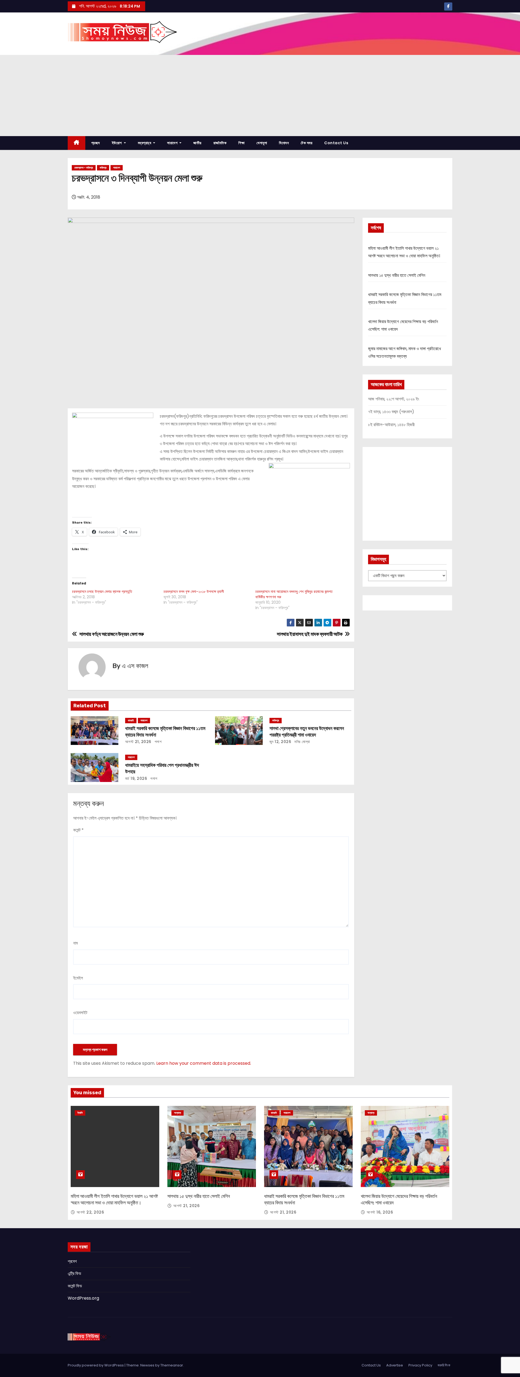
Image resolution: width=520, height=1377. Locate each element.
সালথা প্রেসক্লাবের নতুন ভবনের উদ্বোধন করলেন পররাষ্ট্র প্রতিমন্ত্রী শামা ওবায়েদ (306, 731)
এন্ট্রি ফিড (74, 1273)
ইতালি (80, 1113)
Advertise (394, 1365)
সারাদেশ (172, 143)
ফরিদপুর (103, 168)
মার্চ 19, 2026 (136, 778)
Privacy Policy (420, 1365)
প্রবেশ (72, 1261)
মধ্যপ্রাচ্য (145, 143)
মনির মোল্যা (301, 741)
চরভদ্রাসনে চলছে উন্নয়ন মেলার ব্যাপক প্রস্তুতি (102, 591)
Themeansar (171, 1365)
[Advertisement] (260, 95)
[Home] (76, 143)
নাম (75, 943)
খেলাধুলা (261, 143)
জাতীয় (197, 143)
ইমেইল (78, 978)
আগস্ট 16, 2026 (380, 1212)
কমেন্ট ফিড (75, 1286)
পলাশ (157, 741)
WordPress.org (83, 1298)
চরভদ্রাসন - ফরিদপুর (83, 168)
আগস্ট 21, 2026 (138, 741)
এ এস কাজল (135, 666)
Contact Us (336, 143)
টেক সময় (306, 143)
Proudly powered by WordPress (96, 1365)
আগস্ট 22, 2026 (90, 1212)
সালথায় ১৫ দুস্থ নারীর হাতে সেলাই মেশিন (396, 275)
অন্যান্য (177, 1113)
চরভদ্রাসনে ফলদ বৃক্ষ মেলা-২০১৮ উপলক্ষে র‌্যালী (194, 591)
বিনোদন (284, 143)
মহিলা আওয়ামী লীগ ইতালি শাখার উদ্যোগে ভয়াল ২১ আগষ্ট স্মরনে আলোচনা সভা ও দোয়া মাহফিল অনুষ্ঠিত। (114, 1199)
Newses (147, 1365)
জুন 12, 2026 (280, 741)
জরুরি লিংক (444, 1365)
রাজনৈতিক (220, 143)
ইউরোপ (117, 143)
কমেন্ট (78, 830)
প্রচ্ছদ (95, 143)
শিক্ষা (241, 143)
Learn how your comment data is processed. (203, 1063)
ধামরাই (131, 720)
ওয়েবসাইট (80, 1013)
